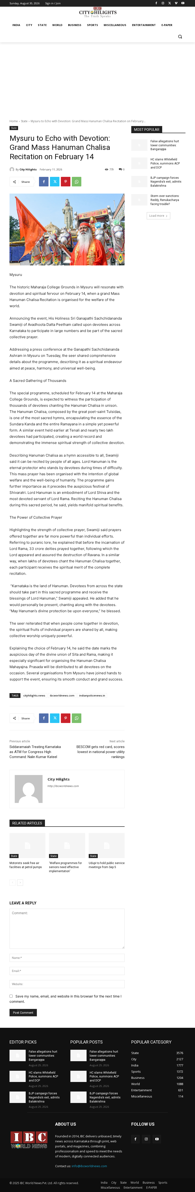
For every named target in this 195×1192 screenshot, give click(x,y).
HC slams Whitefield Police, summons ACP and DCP (165, 163)
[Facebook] (156, 3)
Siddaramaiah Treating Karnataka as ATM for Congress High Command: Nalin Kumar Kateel (35, 752)
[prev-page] (12, 883)
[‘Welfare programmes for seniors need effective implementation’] (67, 845)
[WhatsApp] (76, 181)
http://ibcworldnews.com (63, 786)
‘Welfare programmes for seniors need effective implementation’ (65, 867)
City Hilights (28, 169)
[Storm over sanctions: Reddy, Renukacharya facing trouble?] (139, 200)
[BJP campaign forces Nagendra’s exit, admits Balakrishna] (139, 181)
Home (14, 121)
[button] (179, 36)
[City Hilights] (13, 169)
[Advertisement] (97, 78)
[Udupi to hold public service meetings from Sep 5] (107, 845)
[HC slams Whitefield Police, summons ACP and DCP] (139, 163)
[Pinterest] (65, 181)
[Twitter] (169, 3)
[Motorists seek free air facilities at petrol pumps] (27, 845)
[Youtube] (182, 3)
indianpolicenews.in (92, 695)
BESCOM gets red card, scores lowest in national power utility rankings (101, 752)
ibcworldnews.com (62, 695)
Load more (156, 216)
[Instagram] (163, 3)
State (24, 121)
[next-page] (20, 883)
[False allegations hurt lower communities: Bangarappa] (139, 145)
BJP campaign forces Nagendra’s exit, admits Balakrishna (166, 182)
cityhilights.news (34, 695)
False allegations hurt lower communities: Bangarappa (165, 145)
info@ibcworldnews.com (89, 1166)
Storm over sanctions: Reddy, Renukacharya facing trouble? (165, 200)
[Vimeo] (176, 3)
